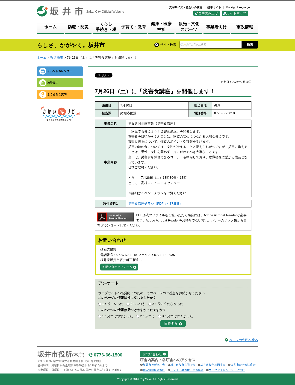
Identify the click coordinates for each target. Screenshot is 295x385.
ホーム (42, 57)
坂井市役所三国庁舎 (213, 364)
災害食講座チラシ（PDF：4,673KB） (155, 203)
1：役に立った (112, 304)
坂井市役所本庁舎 (154, 364)
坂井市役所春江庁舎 (243, 364)
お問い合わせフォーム (117, 267)
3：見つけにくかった (177, 316)
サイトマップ (236, 13)
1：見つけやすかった (117, 316)
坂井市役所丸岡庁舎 (182, 364)
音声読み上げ (208, 13)
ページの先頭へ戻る (243, 340)
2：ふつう (137, 304)
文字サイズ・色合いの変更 (185, 7)
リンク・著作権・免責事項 (187, 370)
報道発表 (56, 57)
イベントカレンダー (59, 71)
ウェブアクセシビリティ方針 (227, 370)
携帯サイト (214, 7)
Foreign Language (238, 7)
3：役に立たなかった (167, 304)
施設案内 (52, 82)
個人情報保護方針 (154, 370)
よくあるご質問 (57, 94)
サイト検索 (168, 44)
